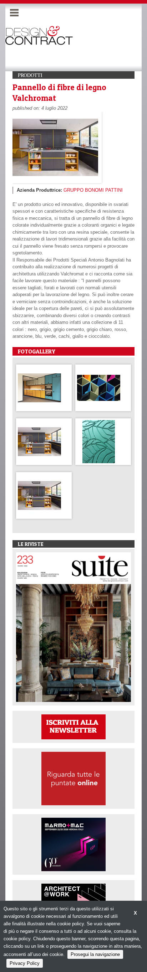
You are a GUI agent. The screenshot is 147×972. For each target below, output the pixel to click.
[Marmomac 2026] (73, 844)
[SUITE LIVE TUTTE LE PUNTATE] (73, 778)
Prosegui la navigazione (95, 954)
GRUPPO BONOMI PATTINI (93, 190)
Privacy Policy (25, 963)
